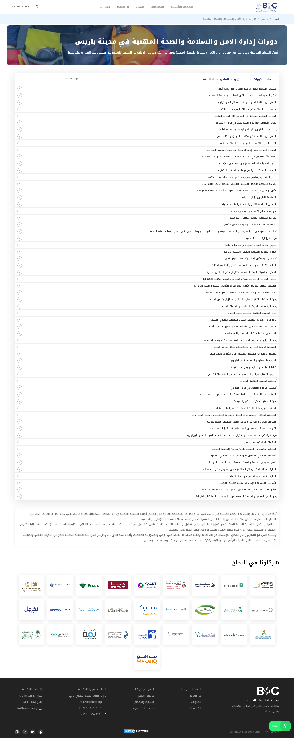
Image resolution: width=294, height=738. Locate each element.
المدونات (196, 702)
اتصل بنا (105, 7)
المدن (140, 7)
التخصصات (157, 7)
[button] (22, 6)
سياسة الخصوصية (143, 708)
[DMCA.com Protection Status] (136, 731)
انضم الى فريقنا (144, 689)
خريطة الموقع (146, 695)
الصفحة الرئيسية (182, 7)
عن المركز (123, 7)
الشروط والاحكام (144, 702)
